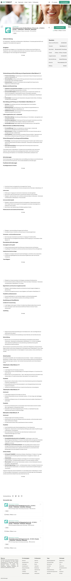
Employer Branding (25, 567)
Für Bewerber (35, 2)
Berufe (30, 2)
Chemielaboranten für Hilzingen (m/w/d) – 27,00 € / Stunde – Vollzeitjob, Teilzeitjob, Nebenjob (22, 506)
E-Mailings (24, 571)
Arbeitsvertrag (37, 569)
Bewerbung (37, 567)
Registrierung (61, 560)
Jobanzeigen (24, 564)
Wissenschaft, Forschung (14, 504)
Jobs (16, 2)
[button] (49, 2)
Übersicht (24, 560)
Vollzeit (15, 33)
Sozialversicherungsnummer (52, 571)
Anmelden (55, 2)
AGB (60, 569)
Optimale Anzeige (50, 562)
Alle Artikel (49, 573)
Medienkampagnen (25, 573)
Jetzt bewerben (60, 27)
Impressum (61, 571)
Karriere (48, 567)
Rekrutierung (49, 564)
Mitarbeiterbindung (50, 569)
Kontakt (60, 573)
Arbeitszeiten (37, 573)
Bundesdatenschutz (63, 567)
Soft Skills (49, 566)
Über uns (61, 562)
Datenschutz (61, 566)
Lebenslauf (37, 566)
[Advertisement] (23, 63)
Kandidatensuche (25, 562)
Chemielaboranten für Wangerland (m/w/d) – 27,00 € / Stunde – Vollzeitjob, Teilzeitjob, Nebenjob (23, 523)
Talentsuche (20, 2)
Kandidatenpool (25, 566)
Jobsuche (36, 562)
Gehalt (36, 571)
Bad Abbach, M (63, 46)
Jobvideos (24, 569)
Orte (60, 564)
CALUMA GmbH (15, 26)
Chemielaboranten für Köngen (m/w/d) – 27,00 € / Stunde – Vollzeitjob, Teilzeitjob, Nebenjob (24, 539)
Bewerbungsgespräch (51, 560)
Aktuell (25, 2)
